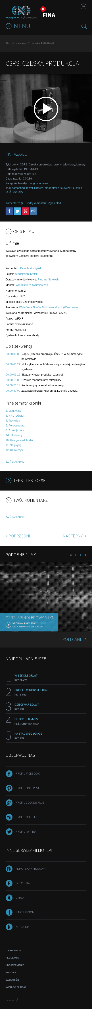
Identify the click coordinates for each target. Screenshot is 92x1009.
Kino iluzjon (25, 912)
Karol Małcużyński (31, 268)
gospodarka (40, 183)
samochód (18, 188)
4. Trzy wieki (13, 420)
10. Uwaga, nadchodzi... (20, 440)
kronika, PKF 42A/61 (43, 43)
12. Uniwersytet (15, 450)
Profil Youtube (27, 817)
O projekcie (13, 950)
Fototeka (23, 883)
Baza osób (12, 980)
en (83, 6)
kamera (38, 188)
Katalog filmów (16, 987)
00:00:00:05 (13, 354)
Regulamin (12, 958)
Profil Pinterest (27, 788)
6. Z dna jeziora (15, 430)
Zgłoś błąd (54, 203)
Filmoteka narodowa (31, 869)
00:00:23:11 (13, 385)
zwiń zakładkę (15, 462)
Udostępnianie (15, 965)
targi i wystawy (14, 191)
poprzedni (19, 536)
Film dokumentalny (16, 43)
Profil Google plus (30, 802)
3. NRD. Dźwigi (15, 415)
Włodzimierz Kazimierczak (32, 285)
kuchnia (77, 188)
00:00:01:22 (13, 364)
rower (29, 188)
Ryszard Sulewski (48, 279)
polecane (72, 639)
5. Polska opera (15, 425)
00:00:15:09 (13, 380)
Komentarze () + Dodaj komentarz (26, 203)
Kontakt (11, 972)
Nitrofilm (22, 927)
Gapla (20, 898)
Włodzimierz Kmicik (26, 274)
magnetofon (52, 188)
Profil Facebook (28, 773)
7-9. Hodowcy (14, 435)
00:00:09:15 (13, 374)
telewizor (66, 188)
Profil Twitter (26, 831)
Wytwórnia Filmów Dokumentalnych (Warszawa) (48, 307)
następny (73, 536)
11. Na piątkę (13, 445)
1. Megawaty (13, 410)
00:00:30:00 (13, 390)
